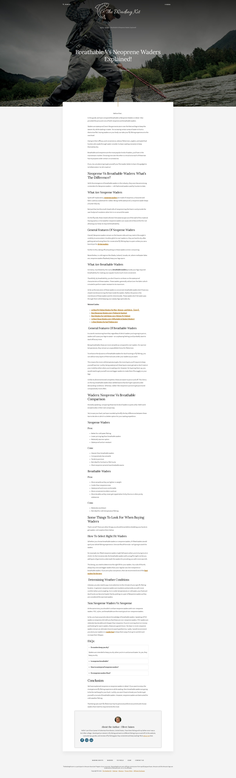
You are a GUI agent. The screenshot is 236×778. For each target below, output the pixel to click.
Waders (107, 27)
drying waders (103, 244)
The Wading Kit (106, 771)
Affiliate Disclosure (139, 771)
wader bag (110, 632)
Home (102, 27)
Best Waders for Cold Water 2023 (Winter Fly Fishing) (110, 316)
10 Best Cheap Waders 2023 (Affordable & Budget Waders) (113, 319)
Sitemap (114, 771)
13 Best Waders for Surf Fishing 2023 (104, 322)
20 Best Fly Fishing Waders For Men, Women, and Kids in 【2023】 (115, 310)
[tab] (118, 651)
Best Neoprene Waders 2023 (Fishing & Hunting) (109, 313)
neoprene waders (110, 198)
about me (146, 736)
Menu (168, 4)
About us (121, 771)
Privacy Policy (129, 771)
